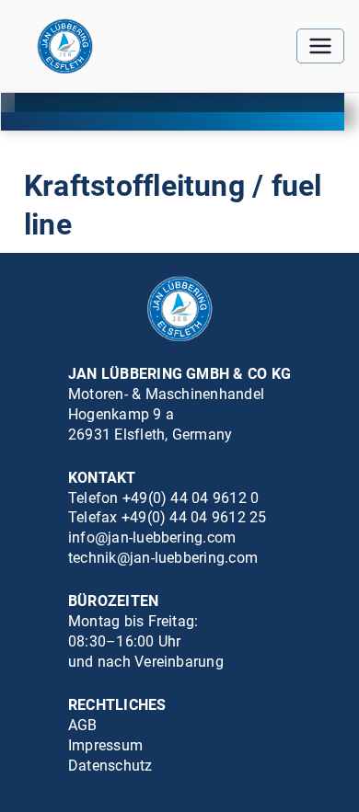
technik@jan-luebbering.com (163, 557)
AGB (83, 725)
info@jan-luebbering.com (152, 537)
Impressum (105, 745)
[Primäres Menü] (320, 46)
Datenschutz (110, 765)
